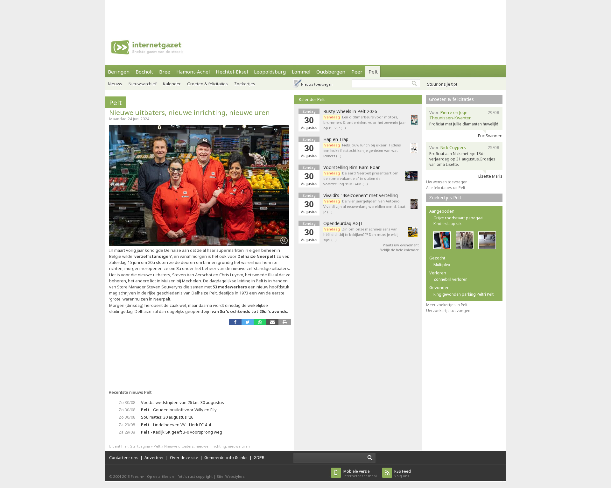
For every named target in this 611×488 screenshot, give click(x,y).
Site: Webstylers (231, 476)
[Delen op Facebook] (235, 322)
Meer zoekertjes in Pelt (446, 305)
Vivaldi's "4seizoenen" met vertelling (360, 195)
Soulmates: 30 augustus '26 (167, 417)
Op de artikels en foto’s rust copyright (180, 476)
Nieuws (115, 84)
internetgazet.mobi (360, 473)
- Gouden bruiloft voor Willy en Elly (179, 410)
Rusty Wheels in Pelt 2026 (350, 111)
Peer (356, 71)
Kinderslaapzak (447, 223)
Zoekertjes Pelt (445, 197)
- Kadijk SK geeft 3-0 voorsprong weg (181, 432)
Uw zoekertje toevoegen (448, 310)
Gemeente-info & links (226, 457)
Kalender (172, 84)
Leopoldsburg (270, 71)
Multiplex (441, 264)
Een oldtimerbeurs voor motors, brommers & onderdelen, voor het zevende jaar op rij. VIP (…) (364, 122)
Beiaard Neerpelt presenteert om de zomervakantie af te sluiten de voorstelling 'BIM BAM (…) (360, 178)
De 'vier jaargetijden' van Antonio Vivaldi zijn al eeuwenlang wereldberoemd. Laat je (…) (364, 206)
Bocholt (144, 71)
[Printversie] (284, 322)
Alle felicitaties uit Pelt (445, 187)
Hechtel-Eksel (232, 71)
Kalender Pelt (312, 99)
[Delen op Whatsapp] (260, 322)
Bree (164, 71)
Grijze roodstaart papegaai (458, 218)
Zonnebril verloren (450, 279)
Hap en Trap (335, 139)
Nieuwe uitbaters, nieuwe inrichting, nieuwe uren (189, 112)
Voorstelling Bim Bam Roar (351, 167)
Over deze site (184, 457)
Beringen (119, 71)
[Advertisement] (305, 14)
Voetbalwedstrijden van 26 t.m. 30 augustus (182, 402)
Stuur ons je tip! (442, 84)
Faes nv (137, 476)
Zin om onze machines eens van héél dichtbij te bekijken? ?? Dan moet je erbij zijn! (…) (360, 234)
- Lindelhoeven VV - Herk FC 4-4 (176, 425)
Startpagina (140, 446)
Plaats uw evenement (401, 245)
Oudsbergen (330, 71)
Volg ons (402, 473)
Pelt (373, 71)
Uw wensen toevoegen (446, 182)
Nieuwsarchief (143, 84)
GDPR (259, 457)
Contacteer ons (123, 457)
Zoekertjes (244, 84)
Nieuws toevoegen (317, 84)
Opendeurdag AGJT (343, 223)
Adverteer (154, 457)
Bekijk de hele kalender (399, 249)
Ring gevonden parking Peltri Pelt (463, 294)
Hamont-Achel (193, 71)
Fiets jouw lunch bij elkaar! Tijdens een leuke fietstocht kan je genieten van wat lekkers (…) (362, 150)
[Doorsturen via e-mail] (272, 322)
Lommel (301, 71)
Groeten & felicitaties (207, 84)
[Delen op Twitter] (248, 322)
